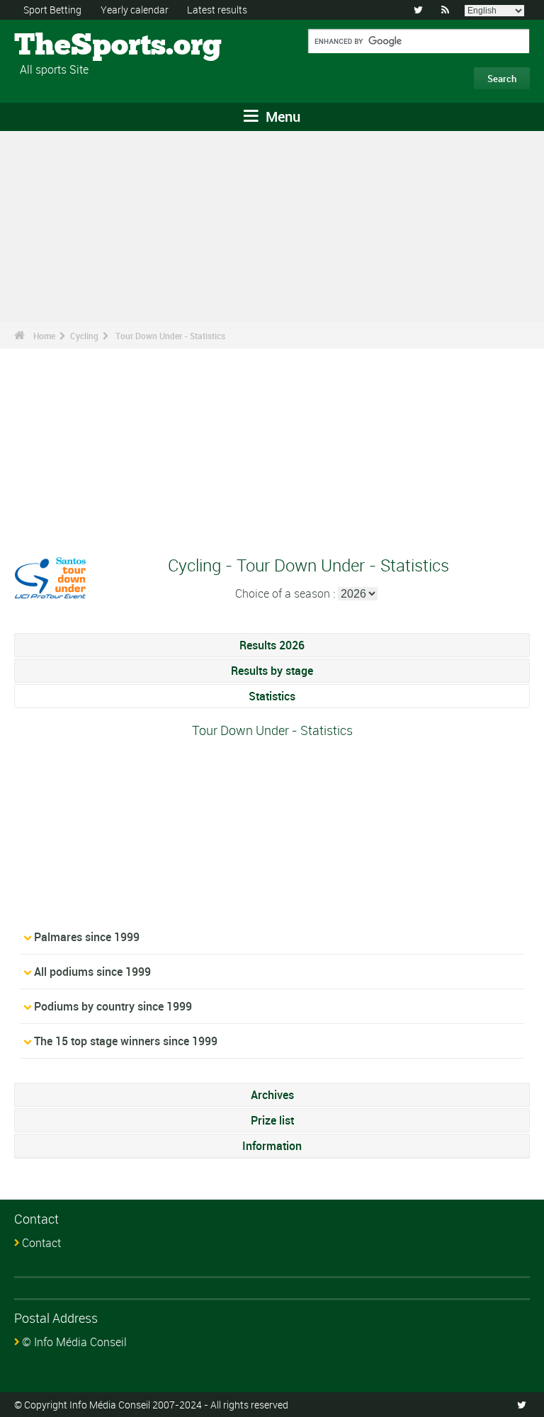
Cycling (84, 335)
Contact (41, 1243)
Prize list (272, 1120)
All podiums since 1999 (92, 971)
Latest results (217, 9)
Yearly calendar (135, 9)
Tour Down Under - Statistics (170, 335)
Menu (281, 116)
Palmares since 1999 (87, 937)
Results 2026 (272, 645)
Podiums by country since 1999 (113, 1006)
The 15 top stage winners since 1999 (125, 1041)
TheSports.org (67, 46)
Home (44, 335)
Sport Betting (52, 9)
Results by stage (272, 670)
